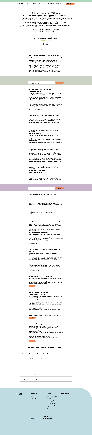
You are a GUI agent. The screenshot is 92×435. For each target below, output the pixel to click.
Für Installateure (58, 3)
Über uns (34, 3)
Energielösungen (28, 3)
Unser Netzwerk (46, 3)
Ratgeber (39, 3)
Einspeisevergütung (45, 123)
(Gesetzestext (41, 101)
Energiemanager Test (43, 268)
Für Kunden (52, 3)
